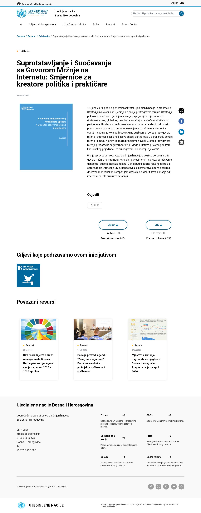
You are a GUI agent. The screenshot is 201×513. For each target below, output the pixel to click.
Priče (149, 435)
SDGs (150, 415)
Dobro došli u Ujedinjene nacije (36, 4)
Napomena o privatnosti (163, 504)
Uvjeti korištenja (108, 506)
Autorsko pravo (115, 504)
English (174, 2)
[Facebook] (181, 121)
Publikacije (44, 36)
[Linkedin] (181, 132)
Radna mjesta (154, 457)
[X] (181, 111)
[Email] (181, 142)
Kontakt (104, 504)
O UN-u (104, 415)
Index (176, 504)
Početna (21, 36)
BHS (182, 2)
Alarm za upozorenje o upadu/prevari (137, 504)
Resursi (104, 457)
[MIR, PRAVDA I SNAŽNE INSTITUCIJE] (29, 275)
